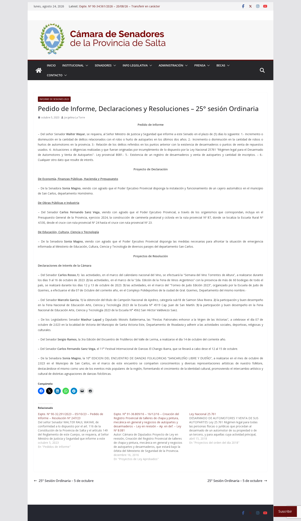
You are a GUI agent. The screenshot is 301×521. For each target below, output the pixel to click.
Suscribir (285, 511)
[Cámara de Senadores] (39, 70)
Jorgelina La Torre (74, 117)
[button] (86, 65)
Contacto (54, 75)
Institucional (73, 65)
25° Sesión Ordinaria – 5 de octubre (66, 480)
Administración (171, 65)
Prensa (199, 65)
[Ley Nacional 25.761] (227, 428)
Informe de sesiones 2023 (54, 99)
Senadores (103, 65)
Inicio (51, 65)
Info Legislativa (135, 65)
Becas (220, 65)
